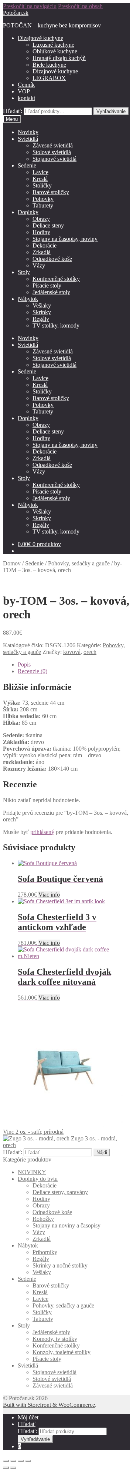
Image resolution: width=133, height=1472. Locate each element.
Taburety (43, 205)
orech (89, 652)
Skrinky (42, 312)
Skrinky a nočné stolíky (60, 1265)
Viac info (49, 894)
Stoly (24, 272)
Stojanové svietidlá (54, 159)
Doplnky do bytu (38, 1179)
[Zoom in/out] (28, 1461)
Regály (41, 319)
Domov (12, 563)
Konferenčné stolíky (56, 279)
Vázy (39, 265)
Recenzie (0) (32, 671)
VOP (24, 91)
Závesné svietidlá (53, 145)
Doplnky (28, 212)
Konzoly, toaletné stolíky (62, 1352)
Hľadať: (12, 111)
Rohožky (43, 1219)
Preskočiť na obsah (80, 6)
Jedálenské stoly (51, 292)
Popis (24, 664)
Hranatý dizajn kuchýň (59, 58)
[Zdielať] (13, 1461)
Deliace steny (48, 225)
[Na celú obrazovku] (21, 1461)
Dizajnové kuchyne (40, 38)
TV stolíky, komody (56, 325)
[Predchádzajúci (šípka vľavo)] (6, 1467)
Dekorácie (45, 245)
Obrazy (41, 219)
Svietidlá (28, 139)
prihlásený (42, 832)
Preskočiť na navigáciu (30, 6)
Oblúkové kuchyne (55, 51)
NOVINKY (32, 1172)
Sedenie (27, 165)
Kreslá (40, 179)
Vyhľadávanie (111, 111)
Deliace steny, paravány (60, 1192)
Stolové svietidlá (52, 152)
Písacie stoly (47, 285)
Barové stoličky (51, 192)
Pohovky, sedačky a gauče (79, 563)
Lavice (40, 172)
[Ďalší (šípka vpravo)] (13, 1467)
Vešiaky (42, 305)
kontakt (26, 98)
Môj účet (28, 1417)
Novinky (28, 132)
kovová (72, 652)
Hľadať (26, 1424)
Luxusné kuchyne (53, 44)
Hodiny (41, 232)
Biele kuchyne (49, 65)
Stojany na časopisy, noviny (65, 239)
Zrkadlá (42, 252)
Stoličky (42, 185)
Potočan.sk (15, 13)
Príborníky (45, 1252)
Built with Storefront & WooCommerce (49, 1405)
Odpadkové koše (52, 259)
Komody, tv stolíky (55, 1339)
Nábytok (28, 299)
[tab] (74, 664)
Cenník (26, 85)
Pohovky (43, 199)
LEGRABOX (49, 78)
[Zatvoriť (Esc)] (6, 1461)
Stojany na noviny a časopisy (66, 1225)
